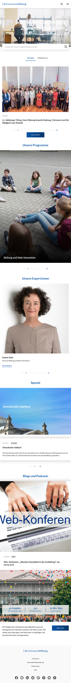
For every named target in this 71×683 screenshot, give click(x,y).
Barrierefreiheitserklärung (35, 662)
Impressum (35, 658)
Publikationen (43, 58)
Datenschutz (35, 666)
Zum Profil (7, 366)
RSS (35, 670)
